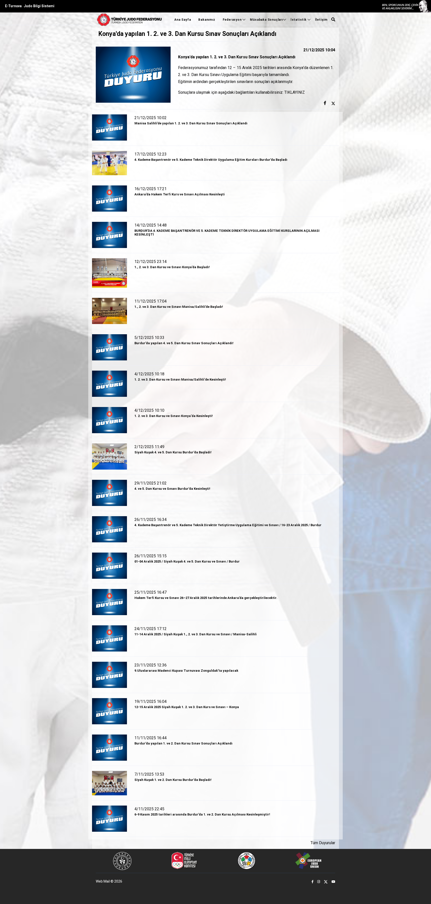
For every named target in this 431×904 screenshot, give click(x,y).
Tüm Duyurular (323, 843)
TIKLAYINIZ (294, 92)
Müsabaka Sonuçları (266, 19)
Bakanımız (206, 19)
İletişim (321, 19)
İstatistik (299, 19)
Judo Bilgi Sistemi (39, 6)
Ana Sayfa (182, 19)
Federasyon (233, 19)
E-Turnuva (13, 6)
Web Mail (103, 881)
